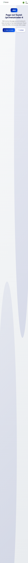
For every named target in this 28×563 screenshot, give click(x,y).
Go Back (21, 30)
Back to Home (9, 30)
